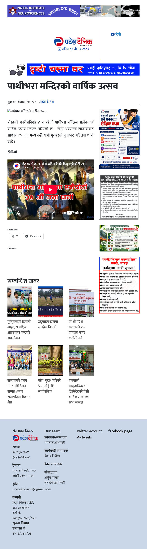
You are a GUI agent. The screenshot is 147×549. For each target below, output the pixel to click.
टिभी (118, 34)
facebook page (120, 431)
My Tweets (84, 437)
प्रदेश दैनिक (47, 102)
